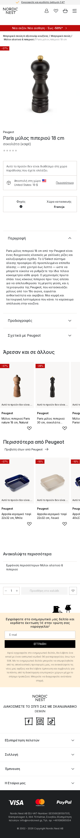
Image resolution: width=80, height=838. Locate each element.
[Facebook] (28, 721)
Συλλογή (11, 754)
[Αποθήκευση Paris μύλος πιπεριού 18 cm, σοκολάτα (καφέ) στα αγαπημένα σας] (73, 591)
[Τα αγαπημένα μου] (56, 10)
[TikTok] (51, 721)
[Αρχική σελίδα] (10, 11)
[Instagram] (40, 721)
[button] (10, 150)
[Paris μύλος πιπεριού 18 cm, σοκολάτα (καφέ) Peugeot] (40, 84)
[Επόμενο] (73, 85)
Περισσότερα (65, 182)
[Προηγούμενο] (7, 85)
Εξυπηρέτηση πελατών (22, 740)
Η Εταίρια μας (15, 783)
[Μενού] (74, 10)
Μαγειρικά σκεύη (60, 36)
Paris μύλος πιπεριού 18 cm (51, 39)
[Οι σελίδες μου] (46, 10)
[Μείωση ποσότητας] (6, 591)
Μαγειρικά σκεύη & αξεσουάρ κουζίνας (25, 36)
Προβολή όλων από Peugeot (24, 449)
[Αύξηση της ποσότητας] (17, 591)
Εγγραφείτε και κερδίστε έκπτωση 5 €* (43, 2)
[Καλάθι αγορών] (65, 10)
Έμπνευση (12, 769)
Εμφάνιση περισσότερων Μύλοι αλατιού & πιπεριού (34, 567)
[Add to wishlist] (29, 428)
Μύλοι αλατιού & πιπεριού (19, 39)
